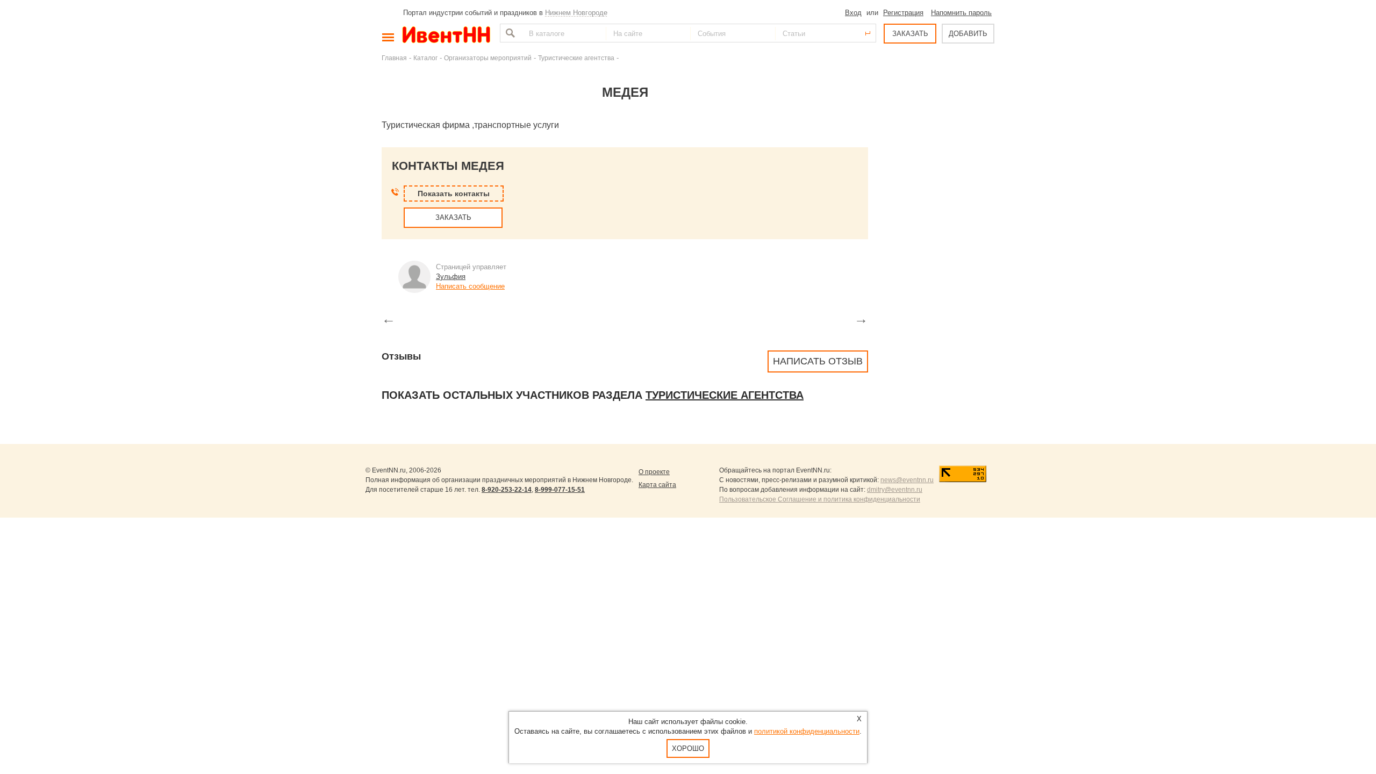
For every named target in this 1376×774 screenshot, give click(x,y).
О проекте (654, 472)
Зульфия (450, 277)
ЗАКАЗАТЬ (910, 34)
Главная (394, 57)
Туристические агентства (576, 57)
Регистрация (903, 13)
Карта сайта (657, 485)
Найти (509, 33)
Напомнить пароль (961, 13)
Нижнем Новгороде (576, 13)
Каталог (425, 57)
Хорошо (688, 748)
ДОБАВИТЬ (968, 34)
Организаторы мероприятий (488, 57)
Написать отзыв (818, 361)
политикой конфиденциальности (806, 731)
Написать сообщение (470, 286)
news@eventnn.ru (907, 480)
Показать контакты (454, 193)
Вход (853, 13)
